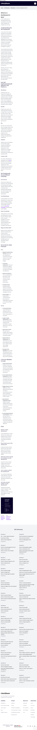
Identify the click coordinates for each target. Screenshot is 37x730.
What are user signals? (5, 654)
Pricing (12, 705)
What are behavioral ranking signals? (26, 536)
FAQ (24, 712)
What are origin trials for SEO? (6, 618)
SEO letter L (21, 593)
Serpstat (32, 714)
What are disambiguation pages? (25, 547)
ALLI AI (32, 703)
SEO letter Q (3, 627)
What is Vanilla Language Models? (25, 654)
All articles (3, 541)
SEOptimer (33, 710)
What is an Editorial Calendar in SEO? (8, 561)
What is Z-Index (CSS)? (23, 679)
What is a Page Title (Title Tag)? (25, 618)
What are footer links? (23, 559)
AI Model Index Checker (15, 712)
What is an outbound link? (6, 621)
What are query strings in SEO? (6, 631)
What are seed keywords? (6, 643)
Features (13, 703)
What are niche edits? (23, 607)
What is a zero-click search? (24, 677)
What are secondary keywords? (7, 641)
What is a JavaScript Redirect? (25, 582)
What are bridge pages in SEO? (25, 539)
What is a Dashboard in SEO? (24, 549)
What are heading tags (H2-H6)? (25, 570)
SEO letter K (3, 593)
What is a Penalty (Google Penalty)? (26, 620)
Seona (32, 707)
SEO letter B (21, 534)
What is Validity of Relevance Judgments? (27, 652)
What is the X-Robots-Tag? (24, 666)
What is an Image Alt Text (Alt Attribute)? (9, 586)
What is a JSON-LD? (23, 587)
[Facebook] (28, 726)
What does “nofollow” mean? (24, 611)
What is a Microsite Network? (6, 609)
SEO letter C (3, 545)
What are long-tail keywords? (25, 595)
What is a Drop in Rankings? (8, 518)
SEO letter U (3, 650)
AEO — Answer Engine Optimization (7, 536)
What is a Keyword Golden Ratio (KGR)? (8, 598)
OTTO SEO (33, 705)
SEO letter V (21, 650)
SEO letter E (3, 557)
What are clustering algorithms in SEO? (8, 547)
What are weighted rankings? (6, 666)
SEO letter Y (3, 675)
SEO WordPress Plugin (5, 705)
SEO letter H (21, 568)
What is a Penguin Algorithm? (24, 621)
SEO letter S (3, 639)
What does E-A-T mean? (5, 559)
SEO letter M (3, 605)
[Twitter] (30, 726)
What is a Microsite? (4, 611)
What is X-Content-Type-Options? (26, 668)
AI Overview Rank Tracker (16, 710)
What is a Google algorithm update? (8, 574)
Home (2, 8)
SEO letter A (3, 534)
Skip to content (3, 0)
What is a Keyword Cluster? (6, 595)
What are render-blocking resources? (26, 629)
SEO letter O (3, 616)
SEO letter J (21, 580)
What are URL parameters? (6, 652)
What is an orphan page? (5, 620)
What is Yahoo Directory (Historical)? (8, 680)
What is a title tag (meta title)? (25, 645)
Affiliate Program (4, 712)
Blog (2, 710)
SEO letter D (13, 8)
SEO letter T (21, 639)
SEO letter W (3, 663)
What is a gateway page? (5, 570)
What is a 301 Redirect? (23, 632)
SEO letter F (21, 557)
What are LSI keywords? (23, 596)
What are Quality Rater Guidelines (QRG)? (9, 629)
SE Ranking (33, 712)
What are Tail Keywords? (24, 641)
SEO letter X (21, 663)
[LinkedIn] (34, 726)
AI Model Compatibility (15, 707)
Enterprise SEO (14, 714)
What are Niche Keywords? (24, 609)
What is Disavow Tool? (3, 518)
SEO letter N (21, 605)
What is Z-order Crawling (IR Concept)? (26, 680)
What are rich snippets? (23, 631)
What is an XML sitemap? (24, 665)
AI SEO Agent (3, 707)
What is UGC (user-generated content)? (8, 656)
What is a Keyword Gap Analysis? (7, 596)
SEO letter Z (21, 675)
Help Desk (25, 703)
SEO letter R (21, 627)
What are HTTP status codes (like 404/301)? (27, 572)
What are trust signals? (23, 643)
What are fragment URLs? (24, 561)
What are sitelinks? (4, 645)
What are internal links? (5, 584)
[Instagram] (32, 726)
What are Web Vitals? (5, 665)
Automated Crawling (5, 538)
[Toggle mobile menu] (35, 4)
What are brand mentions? (24, 538)
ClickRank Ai (3, 703)
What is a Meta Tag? (5, 607)
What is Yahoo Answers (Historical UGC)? (8, 679)
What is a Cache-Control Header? (7, 550)
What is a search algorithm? (6, 539)
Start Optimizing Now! (7, 510)
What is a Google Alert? (5, 572)
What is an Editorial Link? (5, 563)
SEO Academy (26, 707)
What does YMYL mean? (5, 677)
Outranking (33, 717)
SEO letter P (21, 616)
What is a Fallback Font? (24, 563)
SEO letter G (3, 568)
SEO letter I (3, 580)
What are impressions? (5, 582)
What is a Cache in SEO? (5, 549)
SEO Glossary (7, 8)
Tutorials (24, 705)
